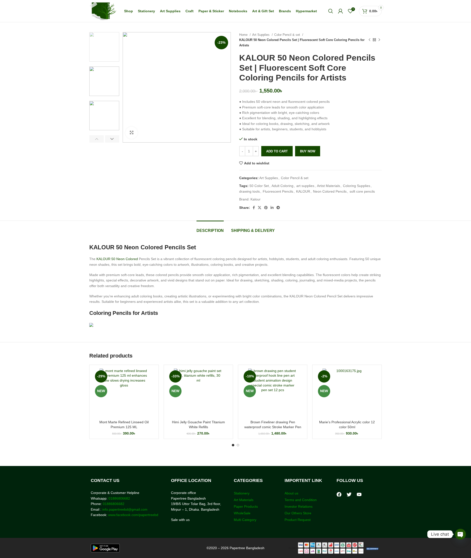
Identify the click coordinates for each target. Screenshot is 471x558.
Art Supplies (261, 35)
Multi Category (245, 520)
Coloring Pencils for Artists (123, 313)
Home (244, 35)
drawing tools (249, 191)
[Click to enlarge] (131, 133)
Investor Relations (299, 506)
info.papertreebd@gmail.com (124, 509)
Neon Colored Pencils (330, 191)
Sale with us (180, 520)
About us (291, 493)
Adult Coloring (282, 186)
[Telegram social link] (278, 207)
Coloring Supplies (356, 186)
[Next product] (379, 40)
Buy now (307, 151)
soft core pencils (362, 191)
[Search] (331, 11)
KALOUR (303, 191)
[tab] (210, 228)
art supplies (305, 186)
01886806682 (118, 498)
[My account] (340, 11)
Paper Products (246, 506)
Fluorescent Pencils (278, 191)
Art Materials (243, 500)
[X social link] (259, 207)
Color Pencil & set (287, 35)
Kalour (255, 199)
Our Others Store (298, 513)
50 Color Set (259, 186)
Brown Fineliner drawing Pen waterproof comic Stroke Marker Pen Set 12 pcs (272, 427)
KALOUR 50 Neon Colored (117, 259)
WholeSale (242, 513)
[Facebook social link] (253, 207)
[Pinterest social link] (266, 207)
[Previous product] (369, 40)
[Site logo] (102, 11)
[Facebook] (339, 494)
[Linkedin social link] (272, 207)
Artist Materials (328, 186)
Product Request (298, 520)
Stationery (241, 493)
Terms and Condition (301, 500)
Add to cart (277, 151)
